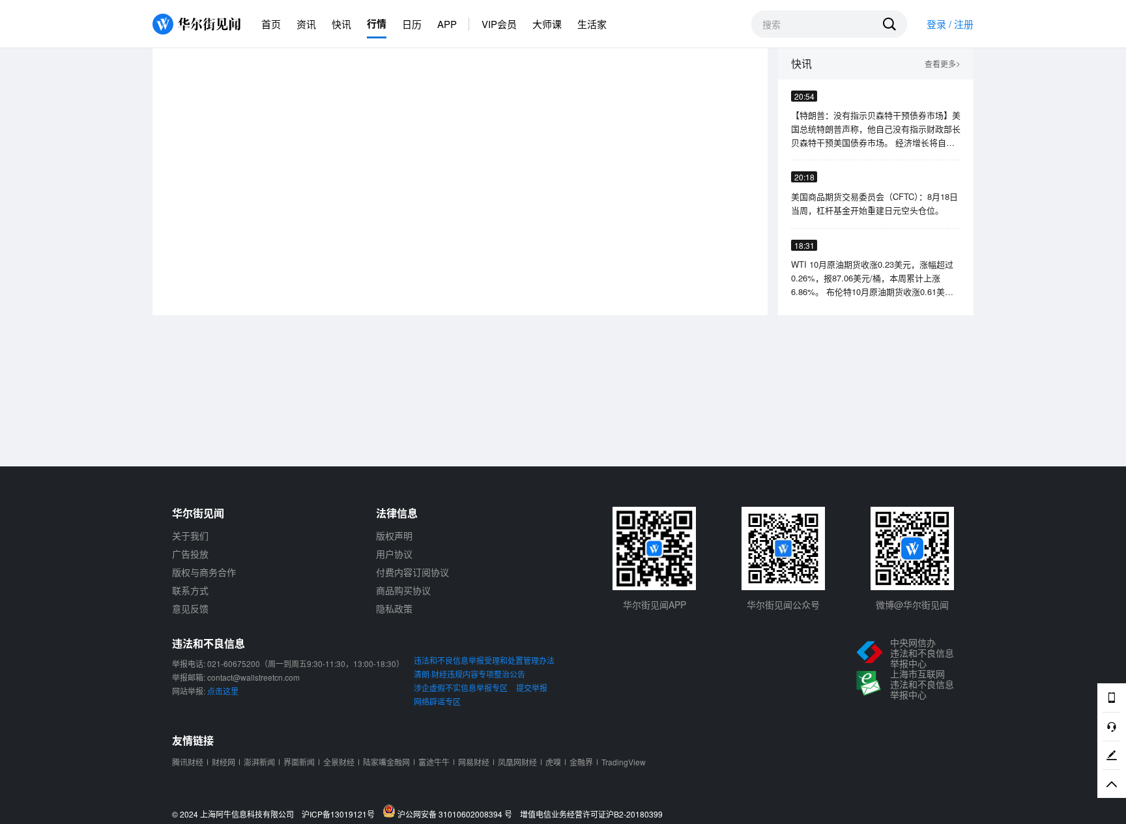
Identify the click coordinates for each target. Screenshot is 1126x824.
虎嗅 (553, 761)
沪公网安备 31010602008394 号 (457, 813)
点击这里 (222, 690)
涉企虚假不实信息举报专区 (461, 687)
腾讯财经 (187, 761)
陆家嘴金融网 (386, 761)
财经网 (223, 761)
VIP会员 (499, 24)
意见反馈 (190, 608)
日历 (412, 24)
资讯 (306, 24)
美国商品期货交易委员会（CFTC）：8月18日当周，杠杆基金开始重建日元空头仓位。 (874, 203)
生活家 (592, 24)
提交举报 (531, 687)
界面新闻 (299, 761)
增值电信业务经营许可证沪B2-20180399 (591, 814)
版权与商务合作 (204, 571)
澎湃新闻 (259, 761)
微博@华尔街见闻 (912, 604)
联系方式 (190, 590)
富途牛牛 (434, 761)
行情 (376, 23)
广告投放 (190, 553)
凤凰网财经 (517, 761)
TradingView (623, 761)
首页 (271, 24)
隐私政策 (394, 608)
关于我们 (190, 535)
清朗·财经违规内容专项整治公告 (469, 673)
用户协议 (394, 553)
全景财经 (338, 761)
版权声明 (394, 535)
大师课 (547, 24)
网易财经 (473, 761)
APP (447, 24)
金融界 (581, 761)
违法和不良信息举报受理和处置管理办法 (484, 660)
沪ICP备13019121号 (341, 814)
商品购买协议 (403, 590)
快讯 (341, 24)
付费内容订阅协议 (412, 571)
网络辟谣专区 (437, 701)
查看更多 (942, 64)
